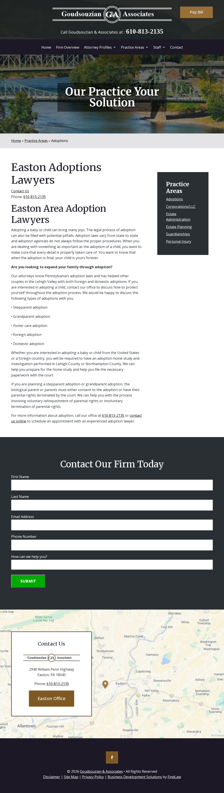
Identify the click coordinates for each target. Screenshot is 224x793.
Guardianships (178, 234)
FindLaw (174, 776)
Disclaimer (51, 776)
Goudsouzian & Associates (101, 771)
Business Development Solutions (135, 776)
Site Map (71, 776)
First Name (20, 476)
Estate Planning (179, 226)
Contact (176, 47)
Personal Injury (178, 241)
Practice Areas (132, 47)
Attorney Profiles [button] (98, 47)
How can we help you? (29, 556)
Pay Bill (196, 12)
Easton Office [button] (51, 698)
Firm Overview (67, 47)
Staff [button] (157, 47)
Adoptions (174, 199)
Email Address (22, 516)
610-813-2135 (144, 31)
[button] (219, 761)
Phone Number (24, 536)
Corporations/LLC (181, 206)
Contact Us (20, 191)
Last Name (20, 496)
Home (46, 47)
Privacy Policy (93, 776)
